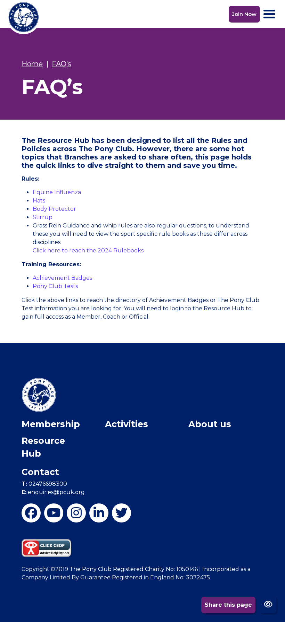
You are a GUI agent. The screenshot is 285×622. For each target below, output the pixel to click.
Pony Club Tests (56, 286)
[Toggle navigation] (269, 14)
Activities (126, 424)
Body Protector (54, 209)
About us (209, 424)
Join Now (244, 14)
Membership (51, 424)
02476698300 (44, 484)
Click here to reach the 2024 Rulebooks (88, 250)
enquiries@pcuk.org (53, 492)
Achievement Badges (62, 278)
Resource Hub (43, 447)
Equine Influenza (57, 192)
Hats (39, 200)
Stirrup (42, 217)
